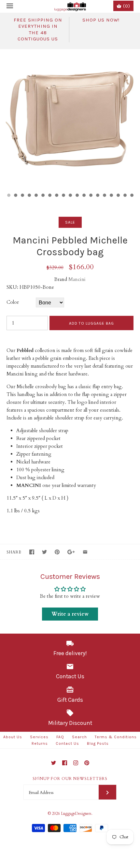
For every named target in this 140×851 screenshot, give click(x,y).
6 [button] (42, 196)
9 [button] (63, 196)
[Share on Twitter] (44, 552)
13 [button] (90, 196)
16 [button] (111, 196)
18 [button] (124, 196)
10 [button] (70, 196)
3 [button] (22, 196)
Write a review (70, 614)
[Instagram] (75, 762)
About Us (12, 737)
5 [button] (36, 196)
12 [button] (83, 196)
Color (13, 302)
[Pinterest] (86, 762)
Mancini (77, 279)
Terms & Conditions (116, 737)
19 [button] (131, 196)
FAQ (60, 737)
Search (79, 737)
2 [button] (15, 196)
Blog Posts (98, 743)
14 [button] (97, 196)
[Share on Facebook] (31, 552)
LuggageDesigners (76, 813)
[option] (70, 119)
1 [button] (8, 196)
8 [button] (56, 196)
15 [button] (104, 196)
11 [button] (77, 196)
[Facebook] (64, 762)
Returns (40, 743)
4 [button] (29, 196)
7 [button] (49, 196)
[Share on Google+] (71, 552)
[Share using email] (85, 552)
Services (39, 737)
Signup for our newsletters (70, 778)
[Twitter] (53, 762)
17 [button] (118, 196)
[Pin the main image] (57, 552)
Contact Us (67, 743)
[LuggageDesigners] (70, 6)
